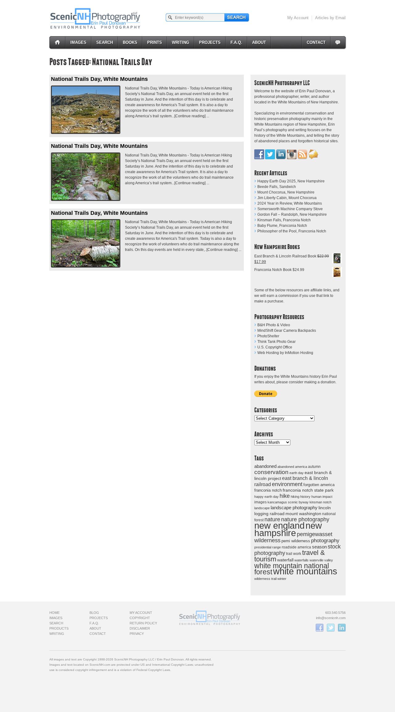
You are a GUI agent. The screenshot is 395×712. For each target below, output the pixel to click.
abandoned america (292, 466)
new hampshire (288, 529)
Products (59, 628)
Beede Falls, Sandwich (276, 187)
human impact (321, 496)
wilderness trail (265, 579)
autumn (314, 466)
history (305, 496)
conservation (271, 472)
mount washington (303, 513)
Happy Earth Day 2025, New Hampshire (291, 181)
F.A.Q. (236, 42)
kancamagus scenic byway (288, 502)
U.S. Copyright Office (274, 347)
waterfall (285, 560)
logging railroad (269, 513)
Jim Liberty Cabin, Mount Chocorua (287, 198)
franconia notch (268, 490)
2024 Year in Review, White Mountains (289, 203)
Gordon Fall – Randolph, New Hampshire (292, 214)
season (319, 546)
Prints (154, 42)
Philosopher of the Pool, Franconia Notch (291, 231)
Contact (316, 42)
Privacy (137, 633)
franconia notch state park (308, 490)
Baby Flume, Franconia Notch (282, 225)
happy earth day (266, 496)
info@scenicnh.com (331, 618)
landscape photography (294, 507)
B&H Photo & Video (273, 325)
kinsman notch (320, 502)
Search (104, 42)
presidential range (267, 547)
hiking (295, 496)
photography (325, 540)
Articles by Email (330, 17)
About (259, 42)
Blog (94, 612)
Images (78, 42)
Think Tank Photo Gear (276, 341)
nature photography (305, 519)
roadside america (296, 547)
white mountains (305, 571)
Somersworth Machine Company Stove (290, 209)
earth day (296, 473)
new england (279, 526)
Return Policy (143, 623)
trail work (293, 554)
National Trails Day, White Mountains (99, 79)
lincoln (324, 507)
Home (54, 612)
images (260, 502)
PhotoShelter (268, 336)
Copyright (140, 618)
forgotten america (319, 484)
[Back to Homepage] (95, 18)
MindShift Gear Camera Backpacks (286, 330)
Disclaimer (140, 628)
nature (272, 519)
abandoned (265, 466)
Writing (180, 42)
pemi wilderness (295, 541)
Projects (210, 42)
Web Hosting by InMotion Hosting (285, 353)
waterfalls (301, 560)
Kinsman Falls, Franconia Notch (284, 220)
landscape (262, 508)
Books (130, 42)
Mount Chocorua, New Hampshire (285, 192)
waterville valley (321, 560)
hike (285, 496)
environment (287, 484)
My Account (298, 17)
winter (281, 579)
